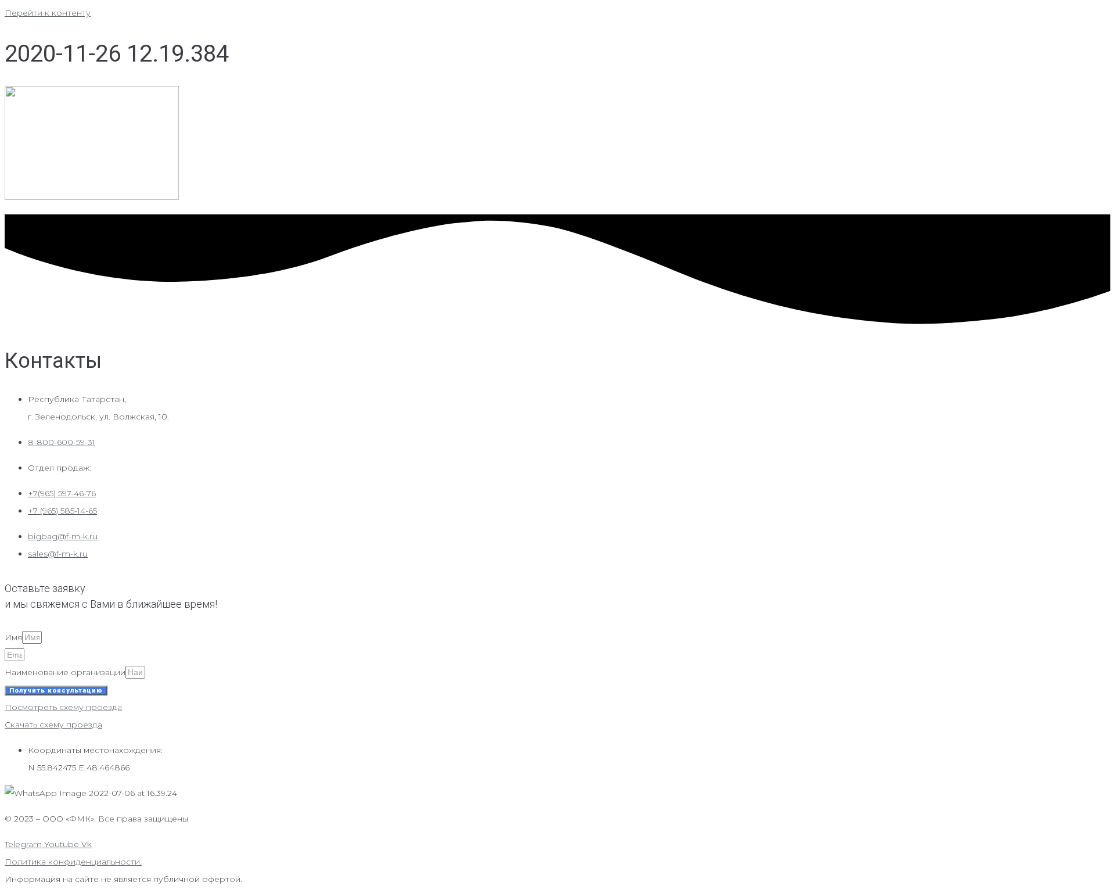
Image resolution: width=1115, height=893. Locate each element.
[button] (63, 707)
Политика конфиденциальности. (73, 861)
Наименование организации (65, 672)
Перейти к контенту (48, 13)
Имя (13, 637)
